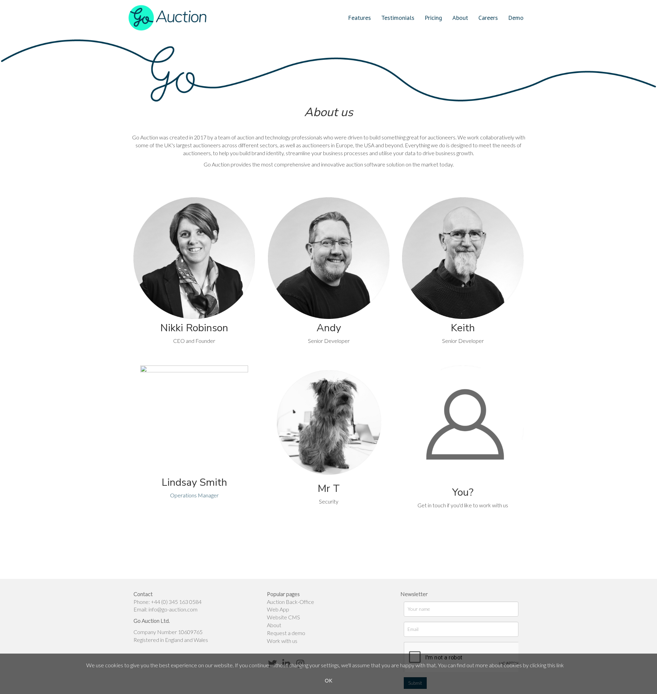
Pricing (433, 18)
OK (328, 680)
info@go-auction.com (173, 609)
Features (359, 18)
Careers (488, 18)
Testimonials (397, 18)
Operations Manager (194, 495)
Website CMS (283, 617)
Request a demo (286, 633)
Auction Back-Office (290, 601)
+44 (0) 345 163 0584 (176, 601)
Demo (516, 18)
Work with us (282, 640)
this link (555, 665)
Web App (278, 609)
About (460, 18)
